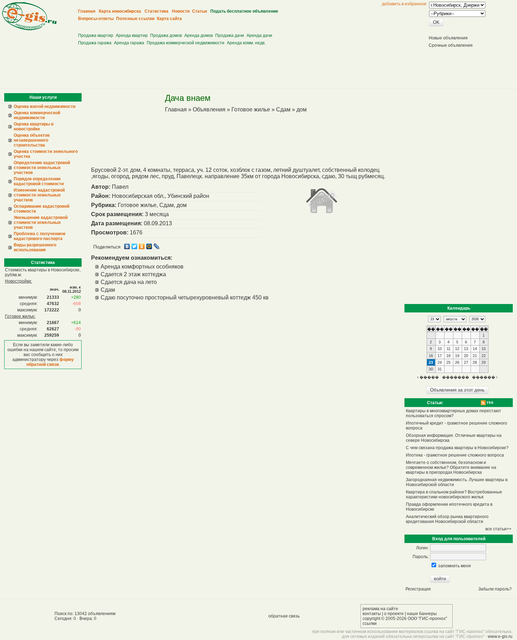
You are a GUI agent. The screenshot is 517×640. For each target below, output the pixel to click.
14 (475, 349)
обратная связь (284, 616)
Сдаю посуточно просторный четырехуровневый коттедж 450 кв (185, 297)
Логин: (422, 547)
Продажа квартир (95, 35)
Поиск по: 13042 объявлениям (85, 613)
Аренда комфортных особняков (142, 267)
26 (457, 362)
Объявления (209, 109)
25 (448, 362)
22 (483, 356)
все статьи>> (498, 528)
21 (475, 356)
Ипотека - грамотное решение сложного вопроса (455, 455)
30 (431, 369)
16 (431, 356)
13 (466, 349)
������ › (485, 377)
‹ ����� (428, 377)
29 (483, 362)
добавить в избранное (404, 3)
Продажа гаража (94, 42)
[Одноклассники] (142, 246)
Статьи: (435, 402)
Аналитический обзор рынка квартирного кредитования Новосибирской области (447, 519)
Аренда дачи (259, 35)
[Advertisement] (207, 24)
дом (301, 109)
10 (440, 349)
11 (449, 349)
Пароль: (421, 556)
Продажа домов (166, 35)
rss (489, 402)
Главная (176, 109)
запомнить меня (454, 565)
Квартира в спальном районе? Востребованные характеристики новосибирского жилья (454, 494)
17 (440, 356)
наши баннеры (422, 613)
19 (457, 356)
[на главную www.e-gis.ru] (29, 28)
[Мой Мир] (149, 246)
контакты (372, 613)
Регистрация (418, 589)
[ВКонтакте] (127, 246)
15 (483, 349)
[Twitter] (134, 246)
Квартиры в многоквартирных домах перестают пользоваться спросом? (453, 413)
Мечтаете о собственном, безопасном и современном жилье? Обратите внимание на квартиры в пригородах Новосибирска (451, 467)
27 (466, 362)
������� (455, 377)
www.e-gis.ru (500, 636)
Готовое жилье (250, 109)
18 (448, 356)
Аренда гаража (129, 42)
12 (457, 349)
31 (440, 369)
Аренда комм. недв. (246, 42)
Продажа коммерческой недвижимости (185, 42)
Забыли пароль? (495, 589)
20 (466, 356)
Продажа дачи (229, 35)
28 (475, 362)
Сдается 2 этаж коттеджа (133, 274)
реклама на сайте (380, 608)
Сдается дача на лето (129, 282)
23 (431, 362)
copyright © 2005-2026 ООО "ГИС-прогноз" (405, 618)
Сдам (283, 109)
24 (440, 362)
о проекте (394, 613)
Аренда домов (198, 35)
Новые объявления (448, 37)
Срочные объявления (451, 45)
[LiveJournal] (156, 246)
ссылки (370, 623)
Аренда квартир (132, 35)
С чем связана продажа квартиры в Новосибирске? (457, 447)
